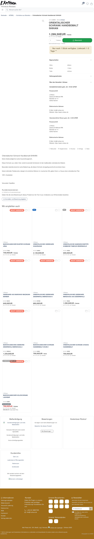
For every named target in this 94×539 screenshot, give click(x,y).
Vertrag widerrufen (6, 518)
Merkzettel (53, 149)
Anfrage (81, 149)
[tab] (20, 156)
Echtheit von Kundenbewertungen (12, 192)
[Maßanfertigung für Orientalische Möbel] (15, 423)
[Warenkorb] (92, 4)
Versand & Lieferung (7, 505)
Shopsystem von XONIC (88, 533)
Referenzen (15, 463)
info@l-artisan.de (32, 512)
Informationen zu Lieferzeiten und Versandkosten (33, 532)
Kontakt (3, 516)
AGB (2, 511)
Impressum (4, 513)
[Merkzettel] (87, 4)
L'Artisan (62, 20)
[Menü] (2, 10)
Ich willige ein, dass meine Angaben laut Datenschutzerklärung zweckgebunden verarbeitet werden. (81, 515)
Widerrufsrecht (5, 503)
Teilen (88, 149)
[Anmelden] (83, 4)
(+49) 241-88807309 (33, 510)
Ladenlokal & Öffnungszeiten (15, 460)
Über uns (15, 457)
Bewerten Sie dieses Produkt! (43, 426)
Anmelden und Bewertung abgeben (15, 199)
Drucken (73, 149)
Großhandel (15, 467)
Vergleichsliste (63, 149)
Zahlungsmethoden (6, 500)
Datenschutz (5, 508)
